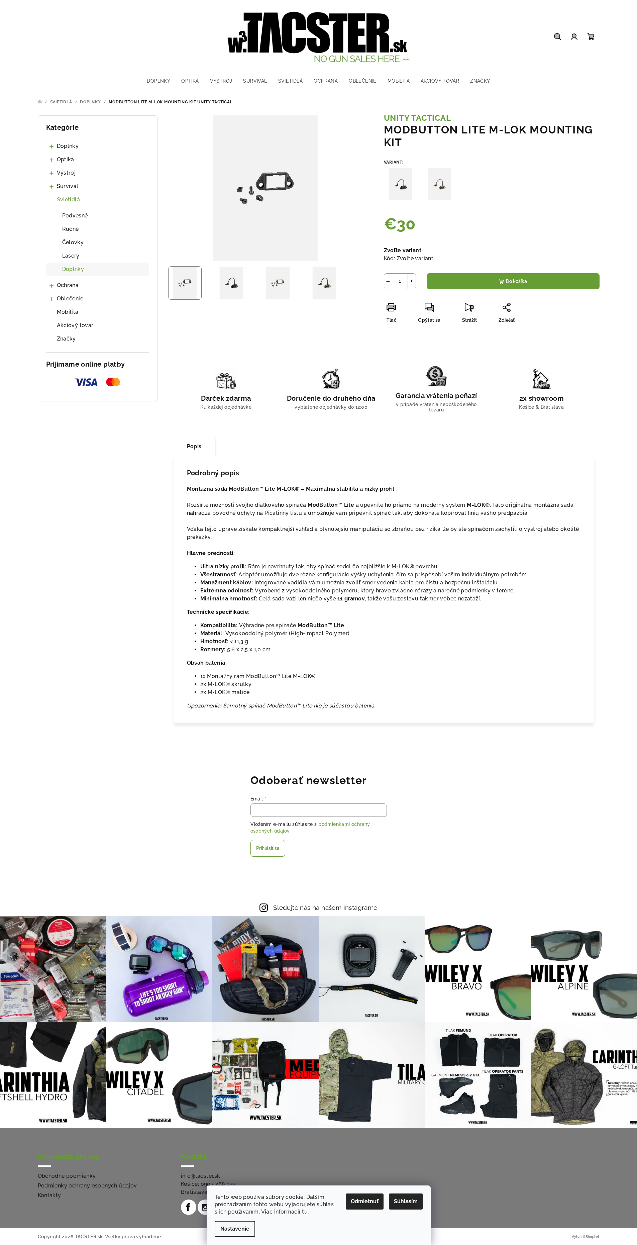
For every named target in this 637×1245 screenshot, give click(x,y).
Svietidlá (68, 199)
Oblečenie (70, 298)
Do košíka (516, 281)
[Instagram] (205, 1207)
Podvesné (75, 215)
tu (305, 1212)
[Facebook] (188, 1207)
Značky (66, 339)
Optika (65, 159)
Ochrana (68, 285)
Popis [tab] (194, 446)
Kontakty (49, 1195)
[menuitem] (158, 81)
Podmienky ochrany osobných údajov (87, 1185)
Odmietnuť (365, 1201)
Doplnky (68, 146)
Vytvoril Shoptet (585, 1237)
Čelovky (73, 242)
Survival (68, 186)
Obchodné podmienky (67, 1176)
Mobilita (68, 312)
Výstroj (66, 173)
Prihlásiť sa (268, 848)
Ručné (70, 229)
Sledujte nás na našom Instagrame (325, 907)
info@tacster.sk (200, 1176)
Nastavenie (234, 1229)
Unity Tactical (417, 118)
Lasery (71, 256)
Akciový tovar (75, 325)
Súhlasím (406, 1201)
